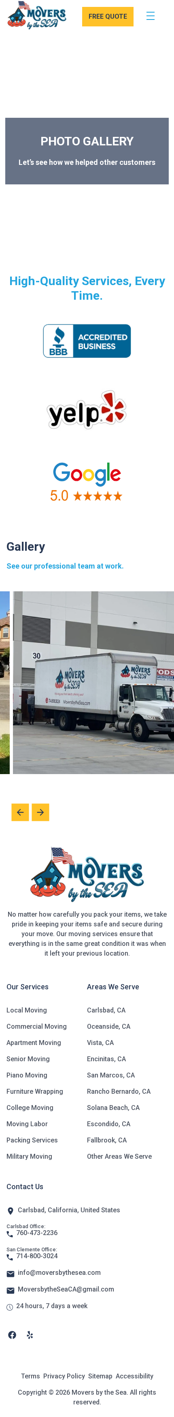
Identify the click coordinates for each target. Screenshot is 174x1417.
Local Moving (26, 1010)
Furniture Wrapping (34, 1091)
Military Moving (29, 1156)
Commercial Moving (36, 1026)
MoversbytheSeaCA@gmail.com (66, 1289)
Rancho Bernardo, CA (119, 1091)
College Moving (29, 1108)
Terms (30, 1376)
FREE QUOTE (108, 16)
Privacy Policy (64, 1376)
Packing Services (32, 1140)
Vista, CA (100, 1043)
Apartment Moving (33, 1043)
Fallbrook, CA (107, 1140)
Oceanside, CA (108, 1026)
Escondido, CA (108, 1124)
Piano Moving (26, 1075)
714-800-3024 (36, 1256)
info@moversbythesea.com (59, 1272)
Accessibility (134, 1376)
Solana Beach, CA (113, 1108)
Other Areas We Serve (119, 1156)
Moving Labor (27, 1124)
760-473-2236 (36, 1233)
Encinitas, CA (106, 1059)
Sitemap (100, 1376)
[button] (40, 812)
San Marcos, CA (111, 1075)
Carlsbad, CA (106, 1010)
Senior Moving (28, 1059)
